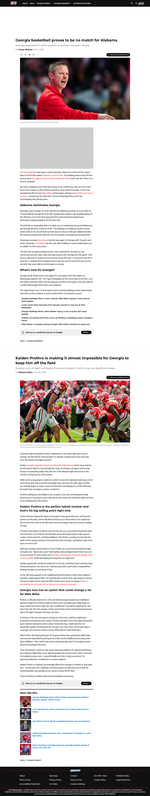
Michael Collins (25, 372)
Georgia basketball (28, 172)
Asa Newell (44, 240)
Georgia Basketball (35, 341)
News (32, 3)
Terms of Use (76, 780)
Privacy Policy (55, 780)
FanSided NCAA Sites (82, 3)
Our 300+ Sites (100, 776)
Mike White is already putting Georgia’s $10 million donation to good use (56, 324)
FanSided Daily (122, 776)
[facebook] (136, 3)
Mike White (47, 193)
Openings (53, 776)
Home (22, 341)
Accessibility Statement (30, 784)
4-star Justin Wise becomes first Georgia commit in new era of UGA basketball (53, 306)
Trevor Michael (25, 49)
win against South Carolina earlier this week (51, 178)
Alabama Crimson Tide (53, 175)
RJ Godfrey (40, 243)
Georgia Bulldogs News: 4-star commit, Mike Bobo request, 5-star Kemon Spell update (56, 299)
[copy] (33, 54)
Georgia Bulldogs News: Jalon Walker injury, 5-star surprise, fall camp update (54, 312)
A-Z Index (53, 784)
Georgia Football (34, 760)
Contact (73, 776)
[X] (132, 3)
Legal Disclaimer (123, 780)
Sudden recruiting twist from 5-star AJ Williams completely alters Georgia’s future (57, 319)
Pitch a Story (25, 780)
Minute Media (17, 790)
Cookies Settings (77, 784)
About (25, 3)
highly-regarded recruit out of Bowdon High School (51, 465)
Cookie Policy (100, 780)
